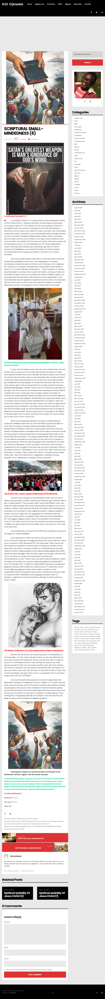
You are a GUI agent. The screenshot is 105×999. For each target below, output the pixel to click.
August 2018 (78, 479)
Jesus (88, 641)
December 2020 (79, 404)
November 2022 (79, 338)
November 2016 (79, 540)
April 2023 (77, 323)
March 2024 (78, 291)
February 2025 (79, 260)
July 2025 (77, 245)
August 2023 (78, 312)
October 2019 (78, 439)
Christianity (13, 818)
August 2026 (78, 208)
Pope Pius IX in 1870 (43, 824)
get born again (85, 638)
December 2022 (79, 335)
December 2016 (79, 537)
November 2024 (79, 268)
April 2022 (77, 358)
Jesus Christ (29, 818)
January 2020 (78, 430)
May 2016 (77, 557)
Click (15, 802)
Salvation (84, 647)
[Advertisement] (52, 31)
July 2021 (77, 384)
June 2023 (77, 318)
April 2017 (77, 526)
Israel (79, 641)
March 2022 (78, 361)
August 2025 (78, 242)
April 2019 (77, 456)
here (16, 798)
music (76, 167)
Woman (77, 193)
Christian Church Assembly (17, 821)
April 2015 (77, 595)
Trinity (93, 650)
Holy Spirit (92, 638)
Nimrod (76, 645)
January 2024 (78, 297)
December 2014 (79, 607)
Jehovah (84, 641)
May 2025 (77, 251)
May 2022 (77, 355)
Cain (85, 629)
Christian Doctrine (80, 133)
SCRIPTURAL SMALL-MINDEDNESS (46, 826)
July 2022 (77, 349)
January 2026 (78, 228)
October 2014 (78, 612)
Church (76, 634)
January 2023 (78, 332)
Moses (88, 643)
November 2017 (79, 505)
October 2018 (78, 474)
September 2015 (79, 581)
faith (75, 144)
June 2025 (77, 248)
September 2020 (80, 413)
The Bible (35, 818)
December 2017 (79, 502)
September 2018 (79, 476)
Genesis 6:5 (60, 821)
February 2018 (78, 497)
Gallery (76, 150)
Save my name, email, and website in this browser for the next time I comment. (29, 970)
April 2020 (77, 422)
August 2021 (78, 381)
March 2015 (78, 598)
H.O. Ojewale (12, 4)
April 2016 (77, 560)
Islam (76, 156)
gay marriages (53, 821)
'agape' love (78, 118)
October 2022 (78, 341)
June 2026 (77, 213)
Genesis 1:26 (77, 638)
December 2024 (79, 266)
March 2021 (78, 396)
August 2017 (78, 514)
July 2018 (77, 482)
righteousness (77, 647)
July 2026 (77, 211)
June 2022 (77, 352)
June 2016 (77, 555)
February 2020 (79, 427)
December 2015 (79, 572)
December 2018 (79, 468)
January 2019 (78, 465)
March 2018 (78, 494)
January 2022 (78, 367)
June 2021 (77, 387)
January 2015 (78, 604)
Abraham (76, 627)
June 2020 (77, 416)
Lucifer (79, 643)
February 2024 (79, 294)
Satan (89, 647)
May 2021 (77, 390)
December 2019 (79, 433)
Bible (76, 124)
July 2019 (77, 448)
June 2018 (77, 485)
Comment (7, 922)
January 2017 (78, 534)
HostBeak (13, 993)
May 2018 (77, 488)
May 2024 (77, 286)
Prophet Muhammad (88, 645)
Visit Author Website (27, 871)
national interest (79, 170)
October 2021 (78, 375)
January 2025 (78, 263)
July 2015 (77, 586)
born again (7, 818)
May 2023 (77, 320)
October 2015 (78, 578)
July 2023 (77, 315)
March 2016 (78, 563)
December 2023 (79, 300)
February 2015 (78, 601)
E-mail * (6, 959)
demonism (77, 636)
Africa (76, 121)
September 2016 (79, 546)
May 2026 (77, 216)
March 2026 (78, 222)
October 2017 (78, 508)
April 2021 (77, 393)
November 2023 (79, 303)
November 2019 (79, 436)
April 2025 (77, 254)
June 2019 (77, 451)
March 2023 (78, 326)
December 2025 (79, 231)
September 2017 (79, 511)
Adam (81, 627)
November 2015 (79, 575)
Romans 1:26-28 (31, 826)
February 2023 (79, 329)
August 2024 (78, 277)
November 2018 (79, 471)
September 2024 (80, 274)
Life (75, 161)
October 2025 (78, 237)
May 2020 (77, 419)
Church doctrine (79, 138)
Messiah (84, 643)
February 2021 (78, 398)
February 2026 (79, 225)
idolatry (98, 638)
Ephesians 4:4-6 (45, 821)
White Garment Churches (17, 829)
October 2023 (78, 306)
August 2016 (78, 549)
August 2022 (78, 346)
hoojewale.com (79, 153)
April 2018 (77, 491)
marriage (77, 164)
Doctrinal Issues (21, 818)
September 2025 (80, 240)
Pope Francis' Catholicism (31, 824)
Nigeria (76, 176)
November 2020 (79, 407)
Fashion (76, 147)
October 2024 (79, 271)
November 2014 (79, 609)
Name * (6, 947)
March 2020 (78, 425)
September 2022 (80, 344)
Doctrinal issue (84, 636)
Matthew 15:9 (20, 824)
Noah (80, 645)
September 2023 (80, 309)
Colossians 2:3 (92, 634)
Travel (76, 187)
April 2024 (77, 289)
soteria (76, 182)
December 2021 (79, 370)
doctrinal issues (36, 821)
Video (76, 190)
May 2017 (77, 523)
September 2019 (79, 442)
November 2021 (79, 372)
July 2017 (77, 517)
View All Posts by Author (11, 871)
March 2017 (78, 529)
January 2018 (78, 500)
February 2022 (79, 364)
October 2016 (78, 543)
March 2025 (78, 257)
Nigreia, (76, 179)
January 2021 (78, 401)
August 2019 (78, 445)
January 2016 (78, 569)
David (98, 634)
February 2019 (78, 462)
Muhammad (94, 643)
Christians (94, 632)
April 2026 (77, 219)
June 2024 (77, 283)
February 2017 (78, 531)
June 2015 (77, 589)
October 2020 (78, 410)
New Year (77, 173)
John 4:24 (13, 824)
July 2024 (77, 280)
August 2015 (78, 583)
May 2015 (77, 592)
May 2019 (77, 453)
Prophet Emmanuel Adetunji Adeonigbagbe (15, 826)
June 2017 (77, 520)
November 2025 (79, 234)
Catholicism (78, 130)
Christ (96, 629)
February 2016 (78, 566)
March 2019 (78, 459)
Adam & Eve (87, 627)
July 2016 (77, 552)
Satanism (94, 647)
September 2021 (79, 378)
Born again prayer (79, 629)
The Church (7, 829)
